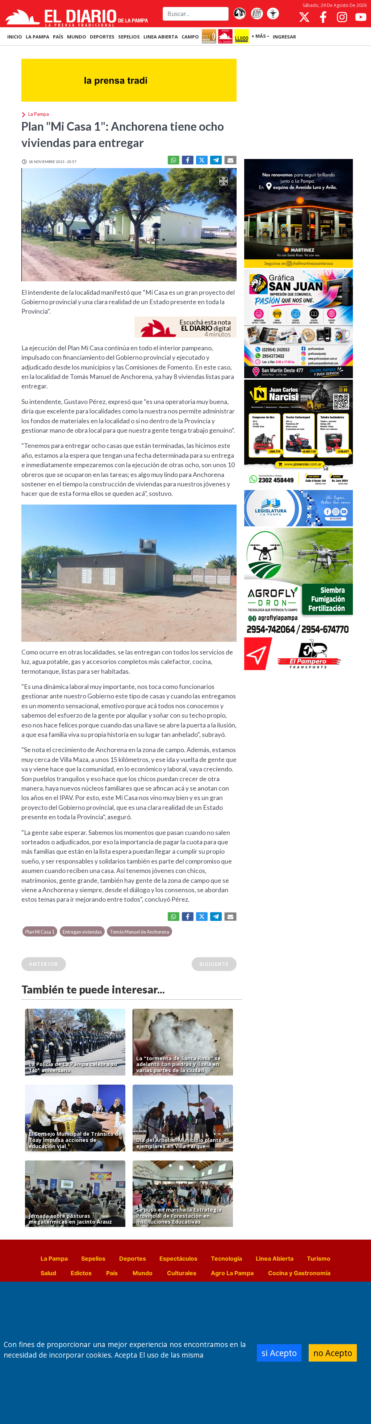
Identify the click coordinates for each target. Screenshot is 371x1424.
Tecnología (226, 1258)
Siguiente (214, 964)
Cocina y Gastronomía (299, 1273)
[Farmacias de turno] (273, 14)
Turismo (318, 1258)
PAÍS (58, 36)
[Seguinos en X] (304, 17)
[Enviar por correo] (230, 160)
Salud (48, 1273)
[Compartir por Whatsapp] (173, 160)
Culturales (181, 1273)
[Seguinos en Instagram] (342, 17)
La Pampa (54, 1258)
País (112, 1273)
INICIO (14, 36)
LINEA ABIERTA (160, 36)
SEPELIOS (129, 36)
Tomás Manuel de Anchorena (139, 932)
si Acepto (279, 1353)
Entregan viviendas (82, 932)
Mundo (143, 1273)
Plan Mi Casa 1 (39, 932)
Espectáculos (178, 1258)
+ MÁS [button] (258, 36)
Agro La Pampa (232, 1273)
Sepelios (93, 1258)
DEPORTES (102, 36)
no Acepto (332, 1353)
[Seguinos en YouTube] (361, 17)
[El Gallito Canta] (239, 14)
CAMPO (190, 36)
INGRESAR (284, 36)
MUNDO (76, 36)
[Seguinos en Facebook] (323, 17)
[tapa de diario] (257, 14)
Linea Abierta (274, 1258)
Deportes (132, 1258)
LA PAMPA (37, 36)
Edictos (81, 1273)
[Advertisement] (298, 103)
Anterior (43, 964)
